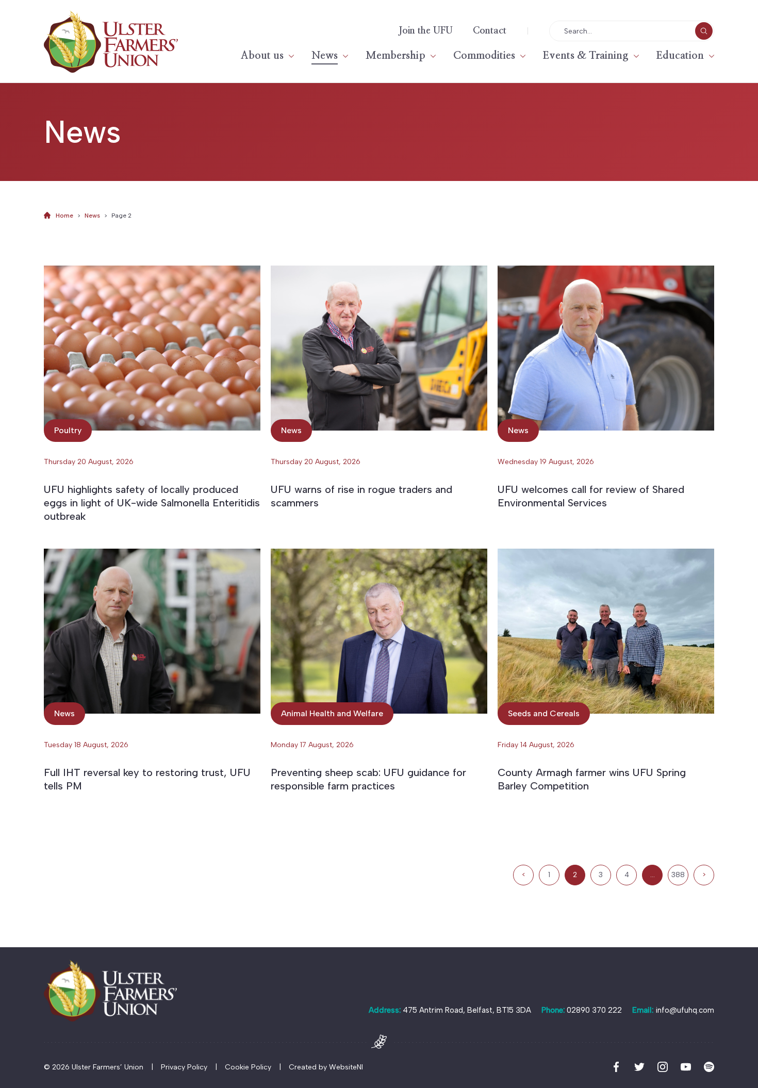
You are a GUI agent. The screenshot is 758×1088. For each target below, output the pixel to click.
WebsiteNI (346, 1067)
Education (680, 56)
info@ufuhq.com (684, 1010)
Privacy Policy (184, 1067)
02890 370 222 (594, 1010)
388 (678, 874)
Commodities (484, 56)
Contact (489, 31)
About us (262, 56)
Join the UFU (426, 31)
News (324, 56)
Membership (395, 56)
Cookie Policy (248, 1067)
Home (64, 215)
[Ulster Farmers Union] (111, 41)
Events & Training (586, 56)
